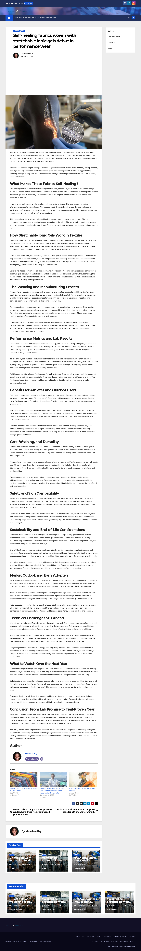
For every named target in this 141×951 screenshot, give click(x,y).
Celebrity (111, 31)
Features (132, 936)
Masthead (114, 941)
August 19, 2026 (18, 906)
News (23, 30)
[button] (129, 18)
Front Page (94, 941)
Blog (83, 936)
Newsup (37, 941)
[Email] (41, 759)
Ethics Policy (106, 936)
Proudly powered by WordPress (17, 941)
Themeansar (47, 941)
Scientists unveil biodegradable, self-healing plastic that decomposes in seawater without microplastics (52, 791)
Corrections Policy (93, 936)
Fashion (16, 30)
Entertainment (114, 37)
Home (78, 936)
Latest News (105, 941)
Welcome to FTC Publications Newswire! (35, 18)
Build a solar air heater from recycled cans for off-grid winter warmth (76, 810)
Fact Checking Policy (120, 936)
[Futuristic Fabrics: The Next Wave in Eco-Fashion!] (83, 779)
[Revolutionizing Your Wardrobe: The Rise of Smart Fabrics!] (23, 779)
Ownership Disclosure (127, 941)
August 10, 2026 (116, 906)
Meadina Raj (28, 54)
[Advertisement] (54, 78)
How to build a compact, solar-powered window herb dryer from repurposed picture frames (32, 812)
